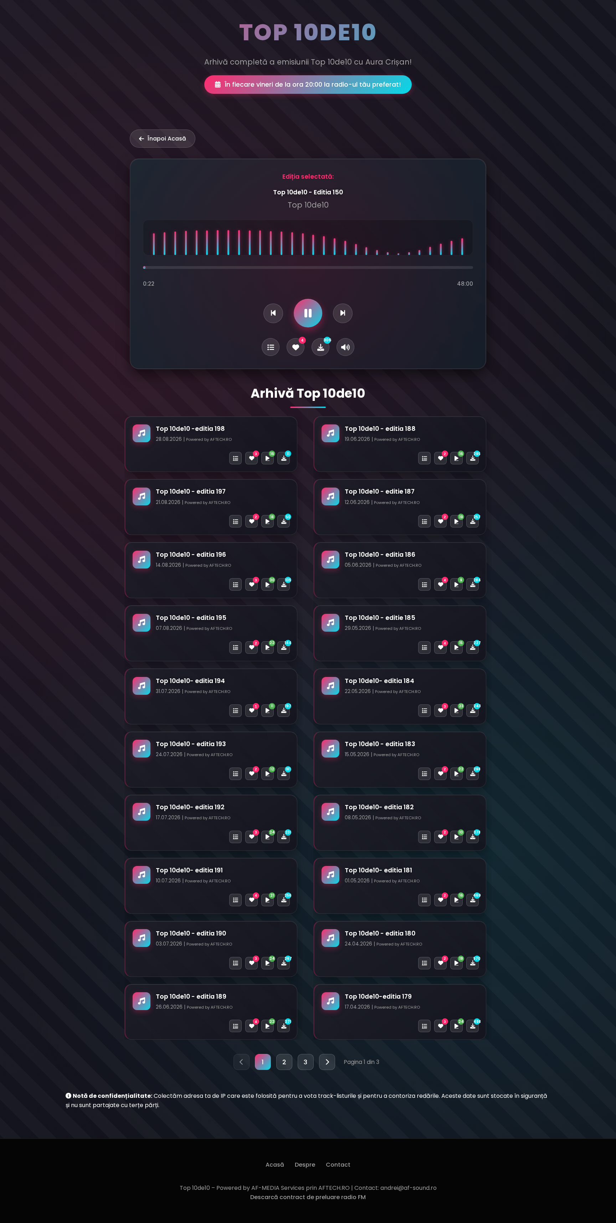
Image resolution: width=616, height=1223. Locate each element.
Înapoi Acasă (167, 138)
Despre (305, 1165)
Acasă (275, 1165)
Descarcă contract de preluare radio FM (308, 1197)
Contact (338, 1165)
